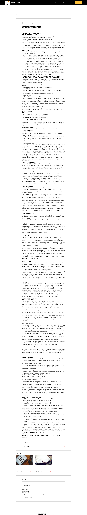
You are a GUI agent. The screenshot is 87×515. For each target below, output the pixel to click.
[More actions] (64, 23)
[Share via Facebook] (22, 442)
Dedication (19, 467)
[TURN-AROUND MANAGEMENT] (43, 460)
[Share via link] (30, 442)
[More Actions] (64, 492)
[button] (69, 14)
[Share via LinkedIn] (28, 442)
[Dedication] (24, 460)
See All (70, 452)
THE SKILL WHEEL (15, 3)
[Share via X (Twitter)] (25, 442)
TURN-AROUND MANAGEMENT (42, 467)
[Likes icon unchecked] (25, 497)
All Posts (17, 14)
